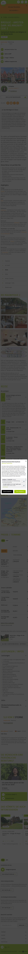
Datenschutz (9, 463)
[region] (14, 483)
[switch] (23, 481)
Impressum (4, 463)
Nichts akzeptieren (7, 491)
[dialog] (14, 477)
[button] (22, 481)
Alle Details (5, 487)
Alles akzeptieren (20, 491)
